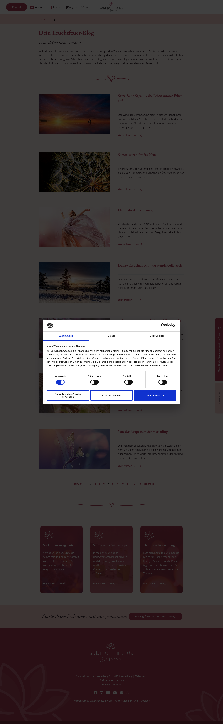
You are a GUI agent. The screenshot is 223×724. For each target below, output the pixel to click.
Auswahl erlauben (111, 395)
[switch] (94, 382)
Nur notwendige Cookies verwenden (68, 395)
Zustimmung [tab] (66, 335)
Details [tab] (111, 335)
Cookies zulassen (155, 395)
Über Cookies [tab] (157, 335)
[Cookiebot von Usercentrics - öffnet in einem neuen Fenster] (163, 325)
